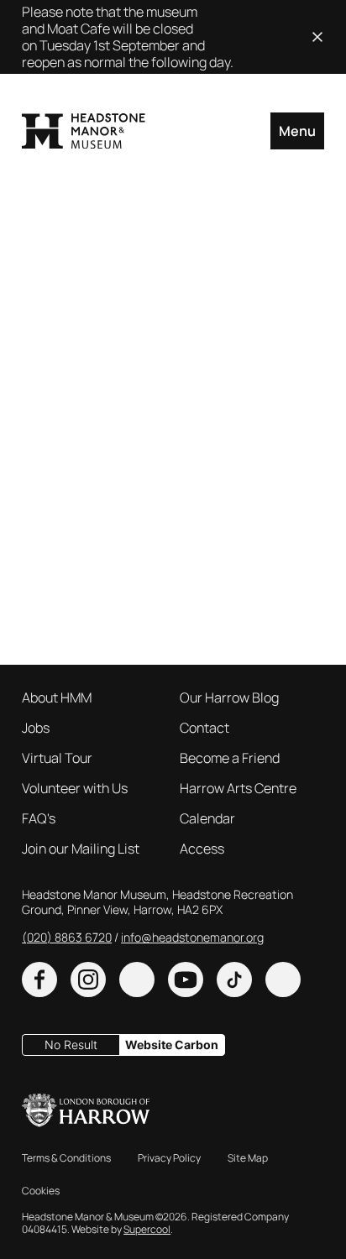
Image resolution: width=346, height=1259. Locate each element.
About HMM (57, 697)
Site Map (248, 1158)
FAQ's (38, 818)
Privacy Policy (169, 1158)
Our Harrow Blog (229, 697)
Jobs (36, 727)
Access (202, 848)
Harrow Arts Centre (238, 788)
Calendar (207, 818)
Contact (204, 727)
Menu (297, 131)
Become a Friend (230, 758)
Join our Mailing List (80, 848)
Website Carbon (171, 1044)
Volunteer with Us (75, 788)
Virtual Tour (57, 758)
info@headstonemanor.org (192, 937)
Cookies (41, 1190)
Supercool (146, 1229)
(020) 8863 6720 (67, 937)
